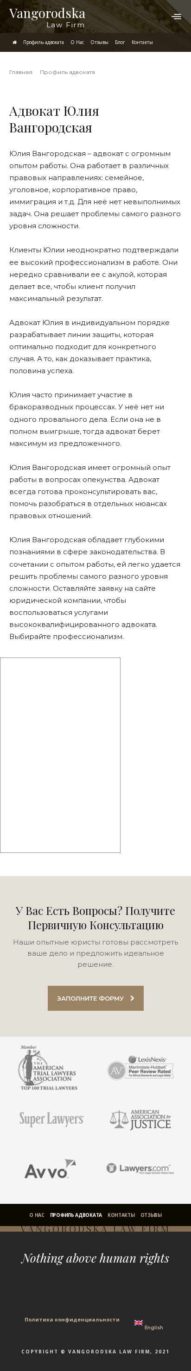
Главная (20, 72)
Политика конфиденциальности (72, 1319)
